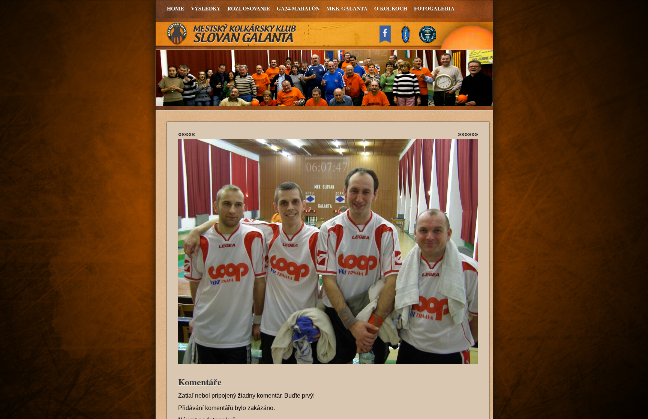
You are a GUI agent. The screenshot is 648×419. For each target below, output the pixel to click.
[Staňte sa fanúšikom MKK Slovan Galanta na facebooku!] (388, 41)
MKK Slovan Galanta (232, 34)
